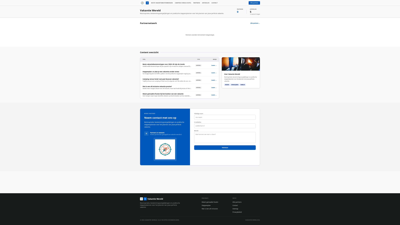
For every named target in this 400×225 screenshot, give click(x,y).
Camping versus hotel (183, 3)
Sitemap (235, 209)
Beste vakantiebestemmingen (162, 3)
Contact (214, 3)
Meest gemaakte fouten (210, 202)
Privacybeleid (237, 212)
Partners (196, 3)
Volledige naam (198, 113)
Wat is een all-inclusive (210, 209)
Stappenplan (206, 205)
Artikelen (205, 3)
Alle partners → (255, 23)
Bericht (196, 131)
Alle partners (254, 3)
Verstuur (225, 148)
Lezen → (214, 65)
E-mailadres (197, 122)
